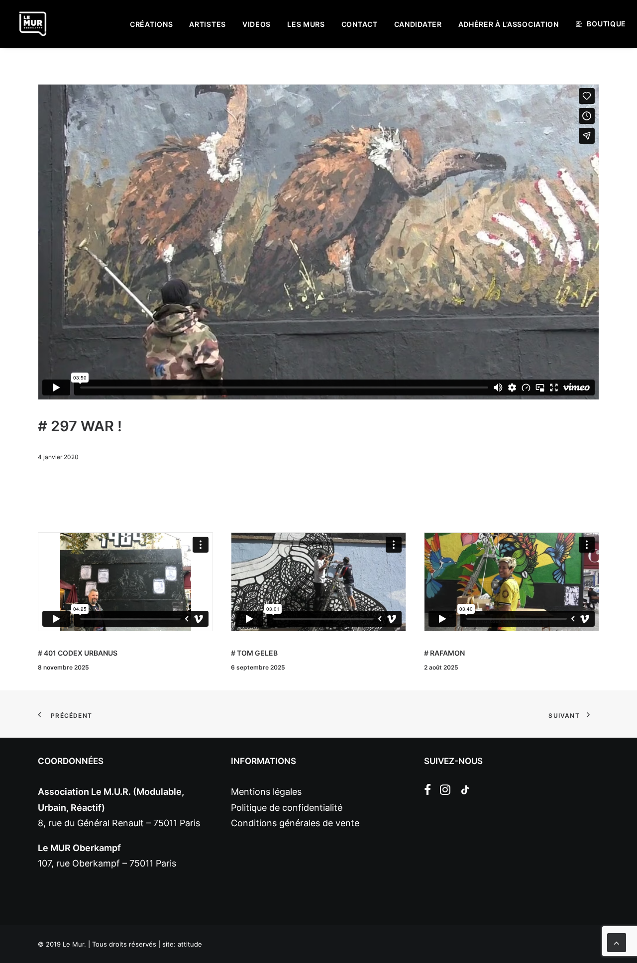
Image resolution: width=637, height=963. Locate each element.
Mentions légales (266, 791)
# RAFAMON (251, 653)
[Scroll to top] (616, 942)
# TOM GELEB (61, 653)
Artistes (207, 24)
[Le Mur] (33, 24)
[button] (427, 791)
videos (256, 24)
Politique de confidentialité (286, 807)
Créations (151, 24)
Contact (359, 24)
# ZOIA (435, 653)
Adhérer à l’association (508, 24)
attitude (190, 944)
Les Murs (306, 24)
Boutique (606, 23)
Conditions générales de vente (295, 823)
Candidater (418, 24)
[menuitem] (151, 24)
